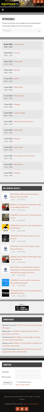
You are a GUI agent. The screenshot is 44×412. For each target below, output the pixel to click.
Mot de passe (6, 377)
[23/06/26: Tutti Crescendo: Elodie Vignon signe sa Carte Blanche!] (5, 262)
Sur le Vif (16, 53)
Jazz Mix (16, 79)
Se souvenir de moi (24, 382)
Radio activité (18, 130)
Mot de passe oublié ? (23, 385)
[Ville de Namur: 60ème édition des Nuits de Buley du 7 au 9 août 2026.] (5, 200)
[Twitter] (38, 1)
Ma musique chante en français (24, 156)
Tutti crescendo (19, 44)
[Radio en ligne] (22, 310)
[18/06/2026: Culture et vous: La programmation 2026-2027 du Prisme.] (5, 296)
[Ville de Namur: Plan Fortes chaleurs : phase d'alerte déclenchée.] (5, 252)
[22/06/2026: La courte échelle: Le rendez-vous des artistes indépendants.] (5, 286)
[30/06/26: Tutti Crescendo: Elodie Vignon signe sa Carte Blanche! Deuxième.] (5, 210)
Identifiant (5, 372)
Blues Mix (17, 70)
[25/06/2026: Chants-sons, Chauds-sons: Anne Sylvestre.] (5, 241)
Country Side (18, 61)
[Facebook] (34, 1)
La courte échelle (19, 113)
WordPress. (35, 404)
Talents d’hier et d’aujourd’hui (23, 121)
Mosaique (17, 104)
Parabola (25, 404)
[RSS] (41, 1)
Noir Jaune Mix (18, 96)
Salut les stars (18, 164)
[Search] (39, 31)
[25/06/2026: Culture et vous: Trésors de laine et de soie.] (5, 220)
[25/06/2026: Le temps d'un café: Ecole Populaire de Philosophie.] (5, 231)
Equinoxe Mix (18, 87)
